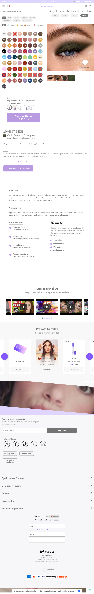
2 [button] (45, 318)
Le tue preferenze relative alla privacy (57, 591)
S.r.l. (51, 569)
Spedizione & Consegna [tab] (13, 478)
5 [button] (51, 318)
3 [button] (47, 318)
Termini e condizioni (10, 461)
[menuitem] (47, 445)
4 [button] (49, 318)
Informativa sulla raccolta (25, 591)
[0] (90, 6)
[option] (47, 307)
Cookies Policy (27, 453)
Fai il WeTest (7, 1)
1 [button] (42, 318)
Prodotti (4, 12)
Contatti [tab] (5, 493)
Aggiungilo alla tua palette (18, 162)
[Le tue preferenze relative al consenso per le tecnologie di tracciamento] (90, 590)
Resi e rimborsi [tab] (9, 500)
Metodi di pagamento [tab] (12, 508)
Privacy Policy (10, 453)
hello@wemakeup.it (39, 561)
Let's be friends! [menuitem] (10, 439)
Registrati (62, 430)
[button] (4, 356)
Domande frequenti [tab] (11, 485)
